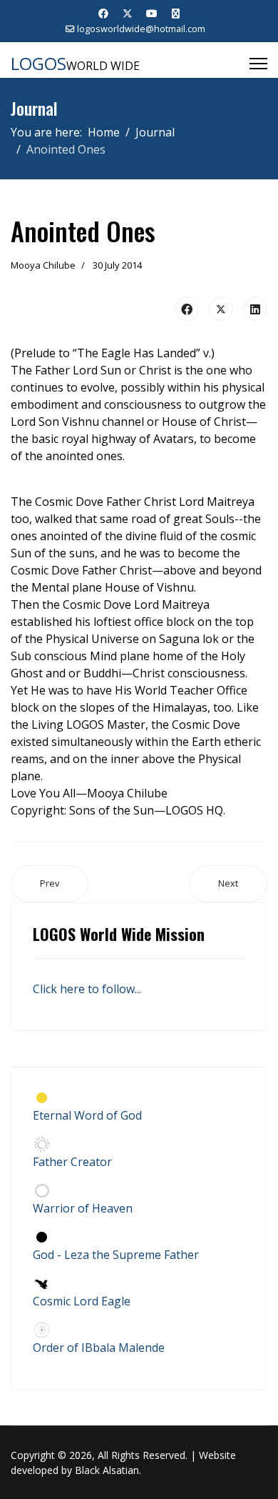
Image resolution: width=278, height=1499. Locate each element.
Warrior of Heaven (83, 1208)
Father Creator (72, 1162)
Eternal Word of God (87, 1115)
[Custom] (176, 13)
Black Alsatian (107, 1470)
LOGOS (38, 63)
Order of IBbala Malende (99, 1347)
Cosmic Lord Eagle (81, 1301)
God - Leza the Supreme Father (116, 1255)
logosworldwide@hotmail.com (141, 29)
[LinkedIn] (255, 309)
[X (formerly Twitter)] (221, 309)
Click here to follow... (87, 989)
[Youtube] (152, 13)
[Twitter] (128, 13)
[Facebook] (103, 13)
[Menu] (258, 63)
